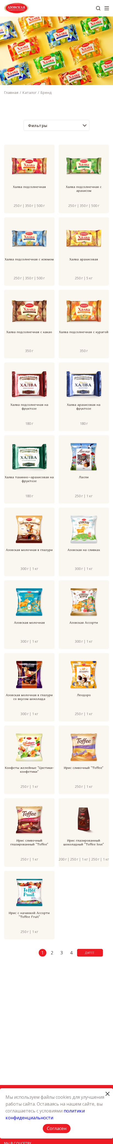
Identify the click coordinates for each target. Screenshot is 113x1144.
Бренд (46, 92)
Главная (11, 92)
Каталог (29, 92)
